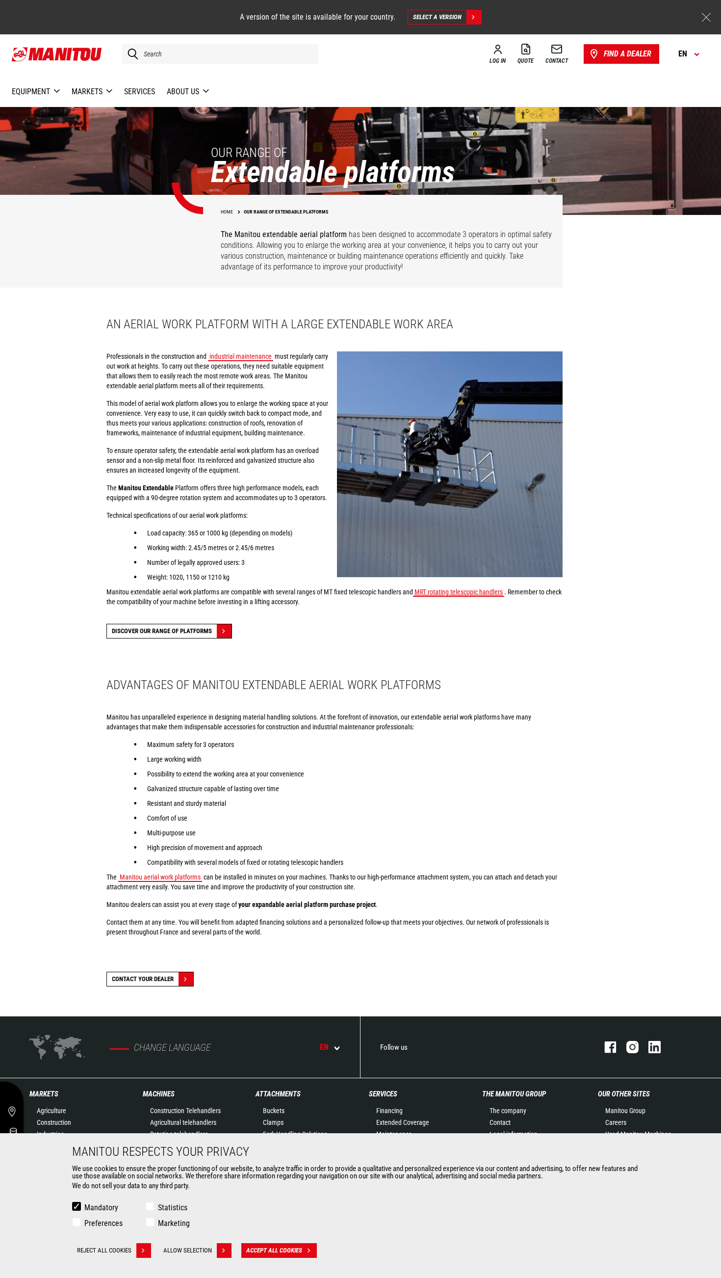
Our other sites (624, 1094)
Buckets (273, 1111)
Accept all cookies (274, 1250)
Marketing (174, 1223)
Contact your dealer (143, 979)
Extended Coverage (402, 1122)
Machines (159, 1094)
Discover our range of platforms (162, 631)
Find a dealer (627, 53)
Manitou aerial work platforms (160, 877)
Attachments (278, 1094)
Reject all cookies (104, 1250)
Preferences (103, 1223)
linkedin (650, 1047)
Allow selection (187, 1250)
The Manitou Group (514, 1094)
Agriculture (51, 1111)
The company (507, 1111)
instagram (628, 1047)
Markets (43, 1094)
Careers (615, 1122)
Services (383, 1094)
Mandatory (101, 1207)
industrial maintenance (240, 356)
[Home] (57, 54)
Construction (54, 1122)
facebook (605, 1047)
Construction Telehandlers (185, 1111)
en (324, 1047)
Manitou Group (625, 1111)
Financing (389, 1111)
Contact (500, 1122)
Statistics (172, 1207)
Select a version (437, 17)
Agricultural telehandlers (183, 1122)
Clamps (273, 1122)
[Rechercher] (130, 54)
